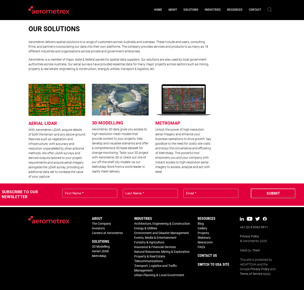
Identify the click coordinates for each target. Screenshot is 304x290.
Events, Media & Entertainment (155, 237)
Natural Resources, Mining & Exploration (162, 251)
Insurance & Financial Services (155, 247)
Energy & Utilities (145, 228)
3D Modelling (101, 246)
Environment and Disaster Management (161, 233)
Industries (143, 218)
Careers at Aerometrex (107, 233)
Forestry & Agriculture (149, 242)
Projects (203, 233)
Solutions (100, 241)
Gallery (202, 228)
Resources (206, 218)
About (97, 218)
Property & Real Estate (149, 256)
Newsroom (205, 242)
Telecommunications (148, 261)
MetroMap (99, 256)
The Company (101, 223)
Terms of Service (251, 274)
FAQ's (201, 247)
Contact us (207, 255)
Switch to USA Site (213, 264)
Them (256, 250)
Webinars (204, 237)
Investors (98, 228)
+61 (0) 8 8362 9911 (254, 227)
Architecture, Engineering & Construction (162, 223)
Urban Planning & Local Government (159, 275)
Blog (201, 223)
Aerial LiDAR (100, 251)
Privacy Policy (249, 236)
